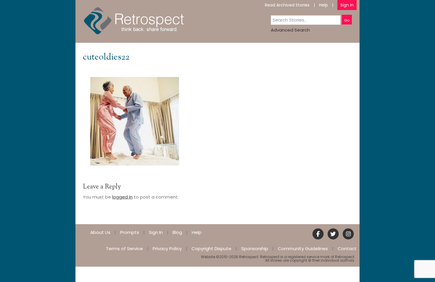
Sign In (347, 5)
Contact (347, 248)
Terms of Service (124, 248)
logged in (122, 197)
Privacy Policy (167, 248)
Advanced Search (290, 30)
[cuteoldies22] (134, 121)
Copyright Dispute (211, 248)
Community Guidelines (303, 248)
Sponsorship (254, 248)
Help (323, 5)
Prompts (129, 232)
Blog (177, 232)
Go (346, 20)
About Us (100, 232)
